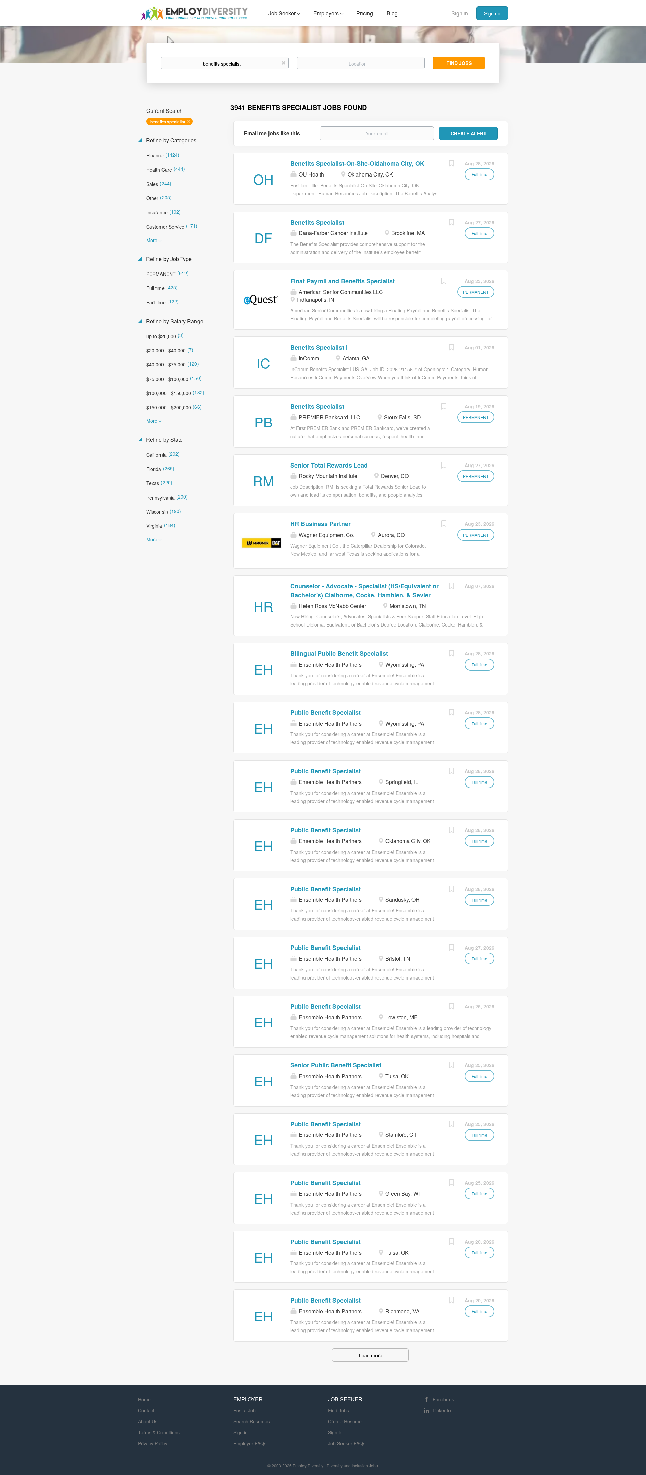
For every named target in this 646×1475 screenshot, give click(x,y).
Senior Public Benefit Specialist (335, 1065)
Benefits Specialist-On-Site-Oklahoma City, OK (357, 163)
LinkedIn (442, 1410)
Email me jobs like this (272, 133)
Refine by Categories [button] (170, 140)
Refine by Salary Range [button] (174, 321)
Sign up (492, 13)
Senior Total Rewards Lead (329, 465)
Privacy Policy (152, 1443)
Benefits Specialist (317, 222)
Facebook (443, 1399)
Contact (146, 1410)
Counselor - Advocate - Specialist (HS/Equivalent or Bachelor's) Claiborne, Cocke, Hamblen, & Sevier (364, 590)
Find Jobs (459, 63)
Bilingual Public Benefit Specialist (339, 653)
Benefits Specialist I (319, 347)
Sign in (459, 13)
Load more (370, 1355)
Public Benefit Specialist (325, 712)
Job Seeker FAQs (346, 1443)
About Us (147, 1421)
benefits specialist (167, 122)
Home (144, 1399)
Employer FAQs (249, 1443)
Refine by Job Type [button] (168, 259)
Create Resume (345, 1421)
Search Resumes (251, 1421)
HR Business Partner (320, 523)
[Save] (451, 164)
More (151, 240)
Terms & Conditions (159, 1432)
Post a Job (244, 1410)
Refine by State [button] (164, 439)
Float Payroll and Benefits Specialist (342, 281)
